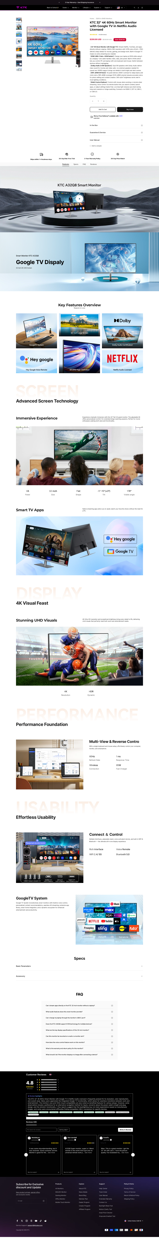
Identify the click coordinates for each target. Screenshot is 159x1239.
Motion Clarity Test (105, 1209)
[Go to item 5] (19, 49)
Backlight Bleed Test (106, 1206)
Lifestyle (86, 7)
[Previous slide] (26, 1155)
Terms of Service (129, 1192)
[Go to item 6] (19, 56)
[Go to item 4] (19, 41)
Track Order (103, 1192)
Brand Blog (82, 1195)
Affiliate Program (84, 1209)
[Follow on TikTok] (40, 1221)
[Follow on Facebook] (17, 1221)
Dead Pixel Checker (105, 1213)
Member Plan (83, 1199)
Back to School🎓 (53, 7)
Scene (65, 7)
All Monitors (59, 1188)
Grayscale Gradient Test (107, 1216)
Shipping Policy (129, 1199)
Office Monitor (60, 1199)
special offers (35, 1192)
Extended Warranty (105, 1199)
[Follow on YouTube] (36, 1221)
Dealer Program (84, 1202)
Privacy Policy (129, 1188)
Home (92, 18)
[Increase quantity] (103, 101)
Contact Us (103, 1202)
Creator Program (84, 1206)
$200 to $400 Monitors (104, 18)
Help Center (103, 1188)
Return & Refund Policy (131, 1195)
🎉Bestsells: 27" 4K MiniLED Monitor (79, 2)
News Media (83, 1192)
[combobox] (64, 1130)
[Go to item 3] (19, 34)
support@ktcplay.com (35, 1225)
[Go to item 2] (19, 27)
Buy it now (130, 109)
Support (107, 7)
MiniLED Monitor (61, 1192)
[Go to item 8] (19, 71)
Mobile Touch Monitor (62, 1202)
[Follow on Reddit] (45, 1221)
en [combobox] (52, 1074)
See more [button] (49, 1153)
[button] (98, 35)
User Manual (103, 1195)
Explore (96, 7)
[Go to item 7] (19, 63)
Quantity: (93, 96)
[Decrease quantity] (92, 101)
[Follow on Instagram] (26, 1221)
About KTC (82, 1188)
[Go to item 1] (19, 19)
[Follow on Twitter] (22, 1221)
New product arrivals (23, 1192)
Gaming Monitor (60, 1195)
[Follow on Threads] (31, 1221)
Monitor (74, 7)
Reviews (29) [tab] (31, 1122)
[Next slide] (133, 1155)
